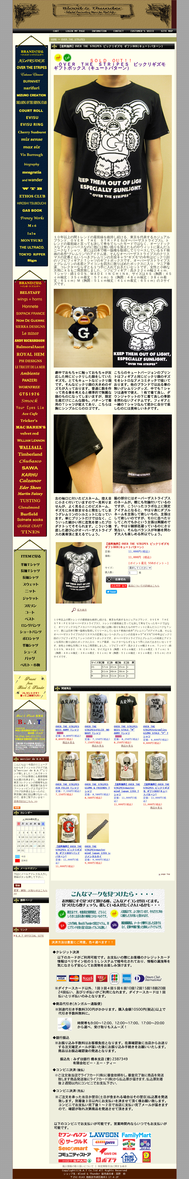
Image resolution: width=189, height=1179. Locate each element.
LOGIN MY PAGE (75, 31)
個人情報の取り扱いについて (78, 1166)
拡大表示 (82, 609)
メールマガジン (28, 868)
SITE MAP (167, 31)
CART (56, 31)
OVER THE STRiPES (73, 39)
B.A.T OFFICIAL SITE (30, 935)
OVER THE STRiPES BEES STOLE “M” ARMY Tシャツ (126, 729)
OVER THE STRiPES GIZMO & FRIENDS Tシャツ (97, 787)
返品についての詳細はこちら (143, 585)
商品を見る (69, 742)
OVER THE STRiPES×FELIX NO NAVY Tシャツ (97, 729)
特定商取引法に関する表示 (112, 1166)
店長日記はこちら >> (25, 801)
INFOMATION (99, 31)
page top (165, 874)
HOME (54, 39)
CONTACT (118, 31)
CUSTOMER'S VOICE (142, 31)
